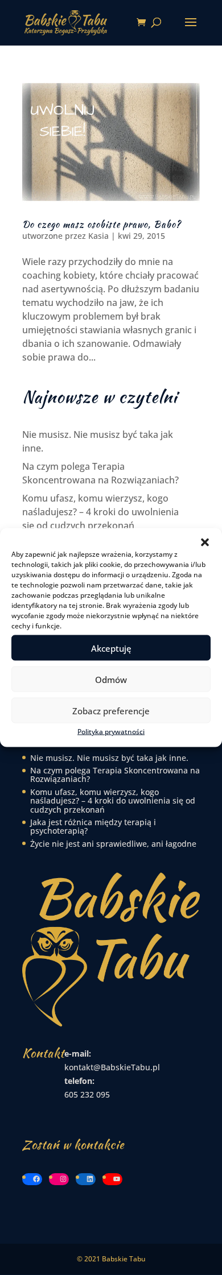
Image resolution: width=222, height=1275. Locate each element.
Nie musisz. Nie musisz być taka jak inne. (109, 757)
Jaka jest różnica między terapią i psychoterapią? (93, 826)
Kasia (98, 235)
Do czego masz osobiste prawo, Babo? (101, 224)
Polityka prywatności (111, 731)
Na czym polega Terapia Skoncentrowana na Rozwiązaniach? (115, 774)
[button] (205, 542)
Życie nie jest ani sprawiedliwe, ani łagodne (113, 843)
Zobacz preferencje (111, 710)
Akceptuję (111, 647)
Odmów (111, 679)
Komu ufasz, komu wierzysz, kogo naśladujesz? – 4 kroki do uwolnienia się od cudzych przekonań (100, 512)
